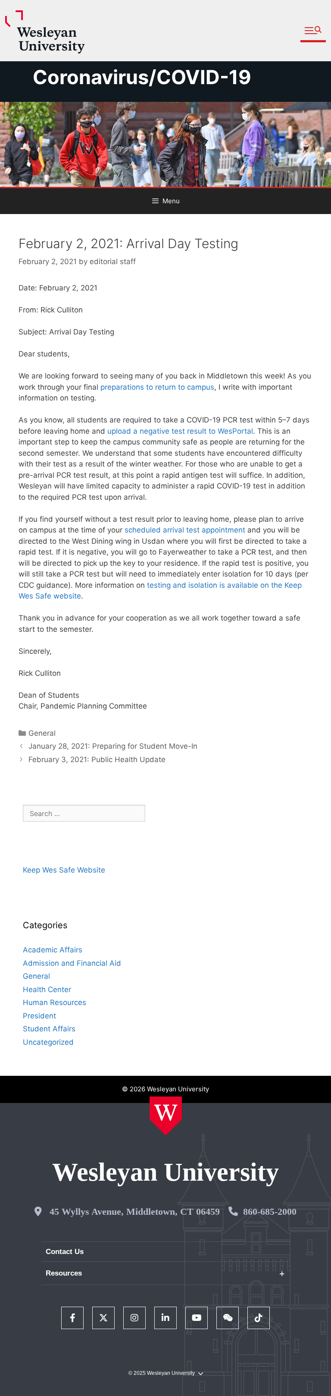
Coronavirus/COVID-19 (142, 77)
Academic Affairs (52, 949)
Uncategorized (48, 1042)
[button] (313, 31)
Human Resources (54, 1002)
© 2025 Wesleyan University (161, 1373)
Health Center (47, 989)
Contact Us (65, 1252)
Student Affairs (49, 1028)
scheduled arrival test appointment (185, 530)
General (42, 733)
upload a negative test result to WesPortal (180, 431)
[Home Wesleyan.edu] (166, 1116)
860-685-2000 (270, 1211)
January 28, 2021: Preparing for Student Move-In (112, 746)
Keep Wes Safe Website (64, 870)
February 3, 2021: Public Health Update (97, 759)
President (39, 1016)
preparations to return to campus (157, 387)
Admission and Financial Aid (72, 963)
